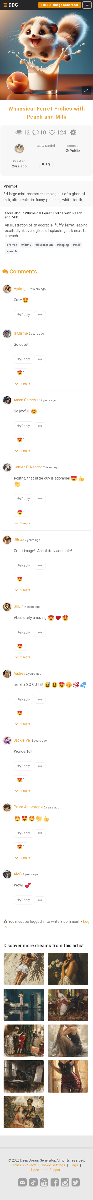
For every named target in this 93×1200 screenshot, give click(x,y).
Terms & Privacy (23, 1165)
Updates (37, 1170)
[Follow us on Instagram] (65, 1182)
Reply (25, 315)
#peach (11, 251)
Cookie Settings (53, 1165)
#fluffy (26, 245)
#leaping (63, 245)
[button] (24, 382)
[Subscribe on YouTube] (44, 1182)
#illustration (44, 245)
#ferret (11, 245)
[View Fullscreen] (86, 90)
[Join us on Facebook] (55, 1182)
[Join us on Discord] (22, 1182)
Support (55, 1170)
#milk (77, 245)
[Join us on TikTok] (33, 1182)
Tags (74, 1165)
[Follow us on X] (76, 1182)
